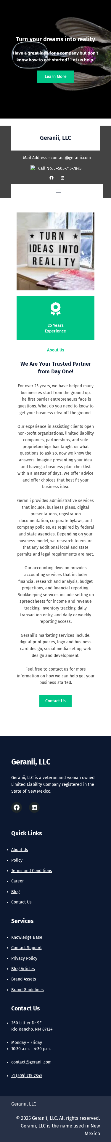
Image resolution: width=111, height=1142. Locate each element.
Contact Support (26, 947)
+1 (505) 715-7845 (26, 1075)
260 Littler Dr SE (26, 1023)
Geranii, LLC (55, 138)
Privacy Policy (24, 958)
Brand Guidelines (27, 989)
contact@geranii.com (31, 1062)
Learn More (56, 76)
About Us (19, 849)
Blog (15, 891)
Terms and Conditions (31, 870)
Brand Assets (23, 979)
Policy (16, 860)
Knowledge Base (26, 937)
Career (17, 881)
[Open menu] (58, 191)
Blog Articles (23, 968)
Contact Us (55, 700)
